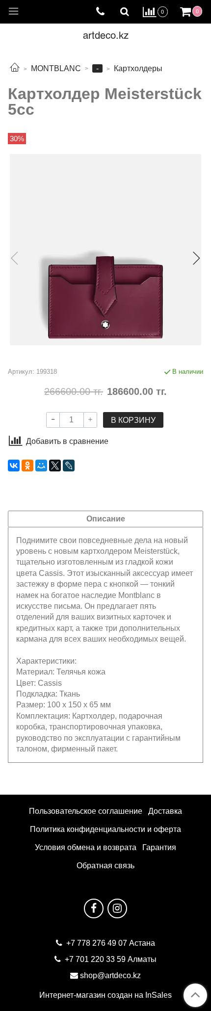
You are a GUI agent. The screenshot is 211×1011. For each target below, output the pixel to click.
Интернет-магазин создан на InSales (105, 995)
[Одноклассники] (27, 465)
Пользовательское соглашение (85, 811)
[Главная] (15, 68)
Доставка (165, 811)
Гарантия (159, 847)
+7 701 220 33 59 (95, 959)
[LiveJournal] (69, 465)
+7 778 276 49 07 (97, 943)
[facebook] (94, 908)
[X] (55, 465)
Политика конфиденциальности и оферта (105, 829)
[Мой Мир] (41, 465)
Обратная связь (105, 865)
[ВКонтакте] (14, 465)
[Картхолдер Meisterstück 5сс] (105, 249)
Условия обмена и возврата (85, 847)
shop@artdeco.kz (110, 975)
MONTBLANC (56, 68)
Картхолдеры (138, 68)
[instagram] (117, 908)
